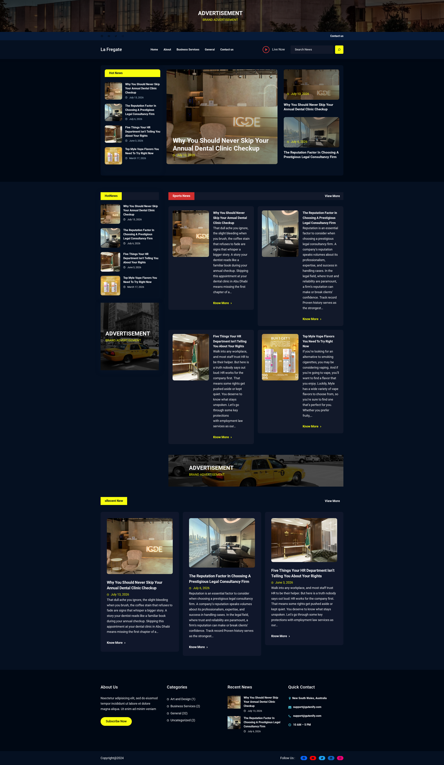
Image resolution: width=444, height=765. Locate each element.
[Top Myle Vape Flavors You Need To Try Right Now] (113, 156)
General (175, 713)
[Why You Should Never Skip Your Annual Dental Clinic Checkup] (113, 91)
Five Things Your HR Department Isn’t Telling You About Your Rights (142, 131)
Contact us (336, 36)
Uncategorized (180, 720)
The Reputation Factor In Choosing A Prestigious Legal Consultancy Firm (140, 110)
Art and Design (180, 699)
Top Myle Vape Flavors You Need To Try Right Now (142, 151)
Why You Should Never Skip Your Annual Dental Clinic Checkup (142, 88)
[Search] (339, 49)
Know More (221, 303)
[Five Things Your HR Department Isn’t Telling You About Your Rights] (113, 134)
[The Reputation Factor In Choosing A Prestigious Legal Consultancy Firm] (113, 113)
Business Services (182, 706)
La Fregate (111, 49)
